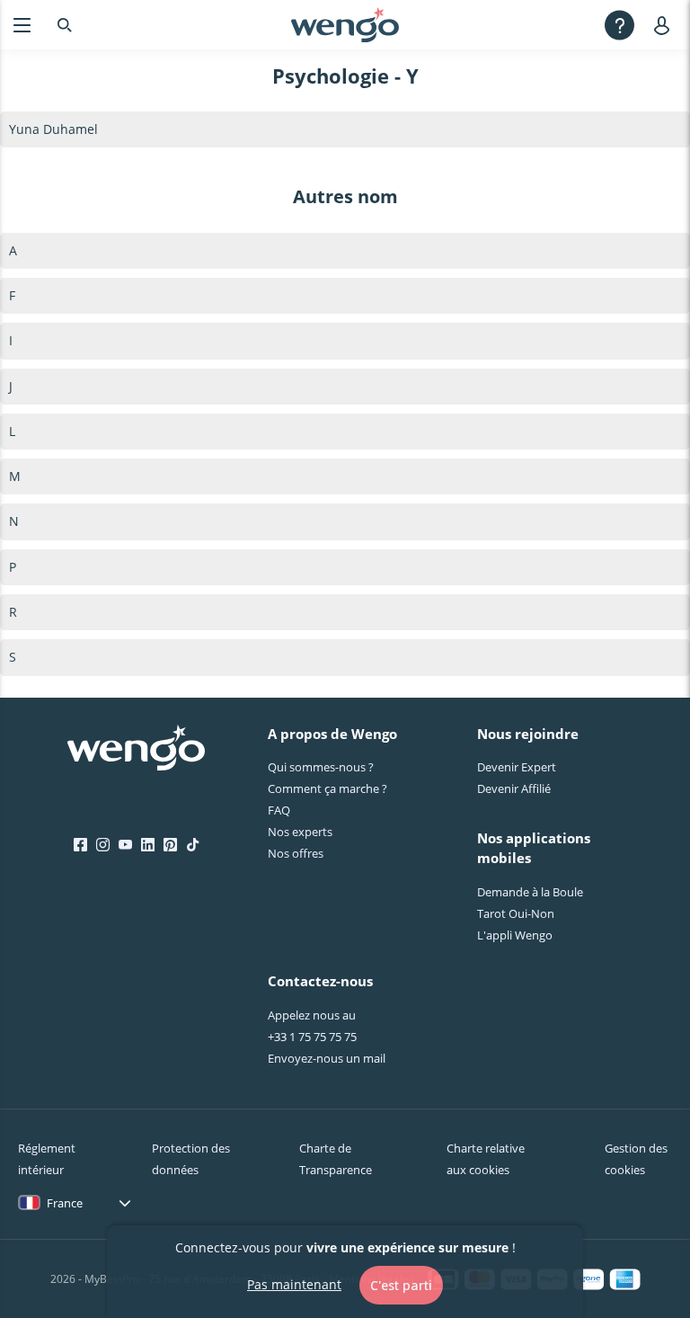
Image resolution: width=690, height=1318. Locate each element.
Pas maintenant (294, 1284)
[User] (665, 24)
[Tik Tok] (192, 845)
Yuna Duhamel (53, 129)
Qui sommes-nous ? (321, 767)
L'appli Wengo (515, 935)
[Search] (64, 24)
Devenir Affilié (514, 788)
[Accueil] (345, 25)
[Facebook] (80, 845)
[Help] (619, 24)
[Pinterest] (170, 845)
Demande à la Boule (530, 892)
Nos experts (300, 832)
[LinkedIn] (148, 845)
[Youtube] (125, 845)
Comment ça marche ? (327, 788)
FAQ (279, 810)
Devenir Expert (516, 767)
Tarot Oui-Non (515, 913)
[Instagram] (103, 845)
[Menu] (22, 24)
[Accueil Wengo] (136, 750)
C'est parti (401, 1285)
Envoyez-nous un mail (326, 1058)
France (65, 1203)
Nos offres (295, 853)
